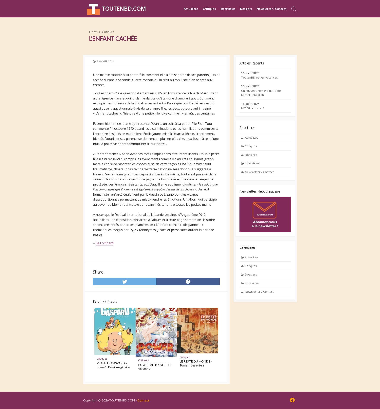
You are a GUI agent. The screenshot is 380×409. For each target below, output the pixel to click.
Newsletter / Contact (272, 8)
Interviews (227, 8)
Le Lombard (104, 243)
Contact (143, 400)
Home (93, 32)
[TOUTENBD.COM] (93, 8)
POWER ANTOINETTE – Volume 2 (155, 366)
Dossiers (246, 8)
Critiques (209, 8)
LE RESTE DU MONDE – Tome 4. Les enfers (196, 363)
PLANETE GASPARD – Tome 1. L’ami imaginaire (113, 365)
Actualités (191, 8)
